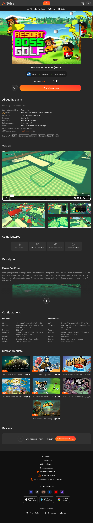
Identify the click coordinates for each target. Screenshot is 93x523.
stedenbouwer (24, 136)
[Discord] (31, 492)
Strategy (42, 126)
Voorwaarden (46, 457)
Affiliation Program (46, 464)
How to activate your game (30, 115)
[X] (37, 492)
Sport (37, 126)
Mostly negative (27, 131)
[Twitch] (62, 492)
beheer (33, 136)
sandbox (41, 136)
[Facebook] (49, 492)
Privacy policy (47, 460)
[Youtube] (56, 492)
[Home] (8, 3)
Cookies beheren (46, 508)
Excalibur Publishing (28, 120)
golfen (14, 136)
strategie (50, 136)
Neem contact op (46, 468)
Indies (23, 126)
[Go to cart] (82, 3)
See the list (25, 110)
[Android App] (46, 499)
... (57, 136)
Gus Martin (25, 118)
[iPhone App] (30, 499)
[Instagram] (43, 492)
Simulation (30, 126)
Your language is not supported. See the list (36, 113)
